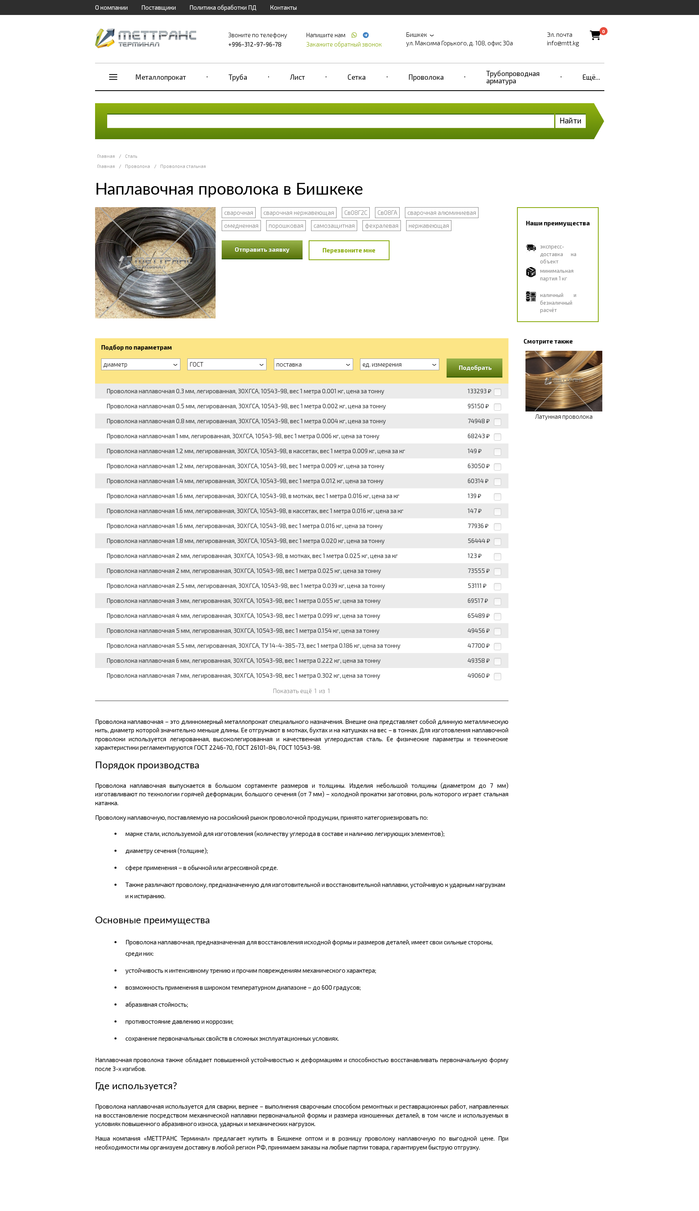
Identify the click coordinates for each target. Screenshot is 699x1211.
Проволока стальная (183, 166)
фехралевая (381, 225)
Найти (570, 120)
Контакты (283, 7)
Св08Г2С (355, 212)
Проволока (426, 77)
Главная (106, 156)
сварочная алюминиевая (441, 212)
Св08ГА (387, 212)
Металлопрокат (161, 77)
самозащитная (334, 225)
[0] (595, 35)
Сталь (131, 156)
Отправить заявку (262, 249)
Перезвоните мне (348, 250)
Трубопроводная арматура (513, 77)
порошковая (286, 225)
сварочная (238, 212)
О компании (111, 7)
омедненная (241, 225)
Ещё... (591, 77)
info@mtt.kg (563, 43)
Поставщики (158, 7)
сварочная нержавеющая (298, 212)
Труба (238, 77)
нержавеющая (429, 225)
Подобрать (475, 367)
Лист (297, 77)
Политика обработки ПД (222, 7)
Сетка (356, 77)
